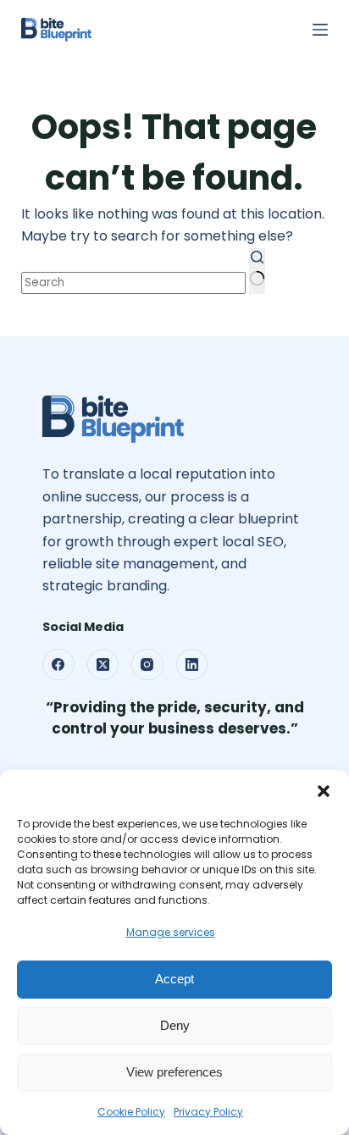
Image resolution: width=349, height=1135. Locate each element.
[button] (323, 791)
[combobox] (133, 283)
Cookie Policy (131, 1112)
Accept (174, 979)
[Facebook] (58, 665)
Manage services (170, 932)
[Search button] (257, 271)
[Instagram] (147, 665)
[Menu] (320, 29)
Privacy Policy (208, 1112)
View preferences (174, 1072)
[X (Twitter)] (103, 665)
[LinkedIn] (192, 665)
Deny (174, 1025)
